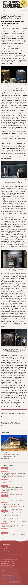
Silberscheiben (4, 563)
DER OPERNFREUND (6, 544)
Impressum (3, 575)
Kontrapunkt (12, 565)
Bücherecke (12, 561)
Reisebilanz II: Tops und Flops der (12, 500)
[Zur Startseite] (14, 4)
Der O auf (5, 577)
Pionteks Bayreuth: (11, 504)
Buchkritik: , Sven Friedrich (13, 516)
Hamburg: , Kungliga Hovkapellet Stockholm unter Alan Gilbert (13, 474)
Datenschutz (10, 575)
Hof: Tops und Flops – (12, 469)
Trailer (2, 425)
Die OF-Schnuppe (5, 565)
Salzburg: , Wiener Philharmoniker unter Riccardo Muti (14, 482)
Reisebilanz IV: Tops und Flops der (12, 484)
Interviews (15, 559)
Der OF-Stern (11, 563)
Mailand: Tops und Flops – (13, 534)
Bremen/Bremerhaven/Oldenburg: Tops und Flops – (12, 526)
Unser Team (3, 572)
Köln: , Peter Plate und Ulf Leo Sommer (14, 507)
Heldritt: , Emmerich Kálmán (12, 487)
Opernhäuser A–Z (5, 561)
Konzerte (10, 559)
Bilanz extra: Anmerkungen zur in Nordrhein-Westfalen (12, 490)
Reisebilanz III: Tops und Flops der (12, 494)
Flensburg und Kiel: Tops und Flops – (13, 531)
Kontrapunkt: (13, 498)
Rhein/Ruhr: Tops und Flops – (14, 521)
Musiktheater (14, 14)
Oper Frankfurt (20, 14)
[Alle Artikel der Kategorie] (14, 443)
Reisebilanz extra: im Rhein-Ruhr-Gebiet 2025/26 (13, 477)
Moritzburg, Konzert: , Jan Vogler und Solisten (13, 513)
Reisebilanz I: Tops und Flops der (12, 509)
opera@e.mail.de (9, 551)
